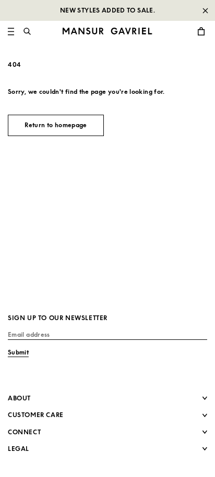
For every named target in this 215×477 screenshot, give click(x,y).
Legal (18, 448)
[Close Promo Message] (205, 10)
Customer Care (36, 415)
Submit (18, 352)
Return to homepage (56, 125)
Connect (24, 432)
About (19, 398)
